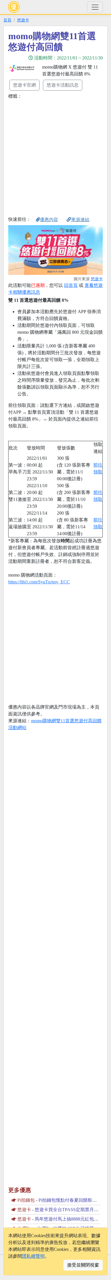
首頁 (7, 20)
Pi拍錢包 (26, 1200)
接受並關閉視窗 (83, 1265)
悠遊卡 (23, 20)
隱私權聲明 (33, 1256)
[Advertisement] (55, 156)
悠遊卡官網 (24, 85)
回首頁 (71, 285)
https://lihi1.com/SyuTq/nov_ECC (39, 581)
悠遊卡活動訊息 (63, 85)
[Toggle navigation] (95, 7)
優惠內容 (49, 219)
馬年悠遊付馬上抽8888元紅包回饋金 (71, 1219)
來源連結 (80, 219)
